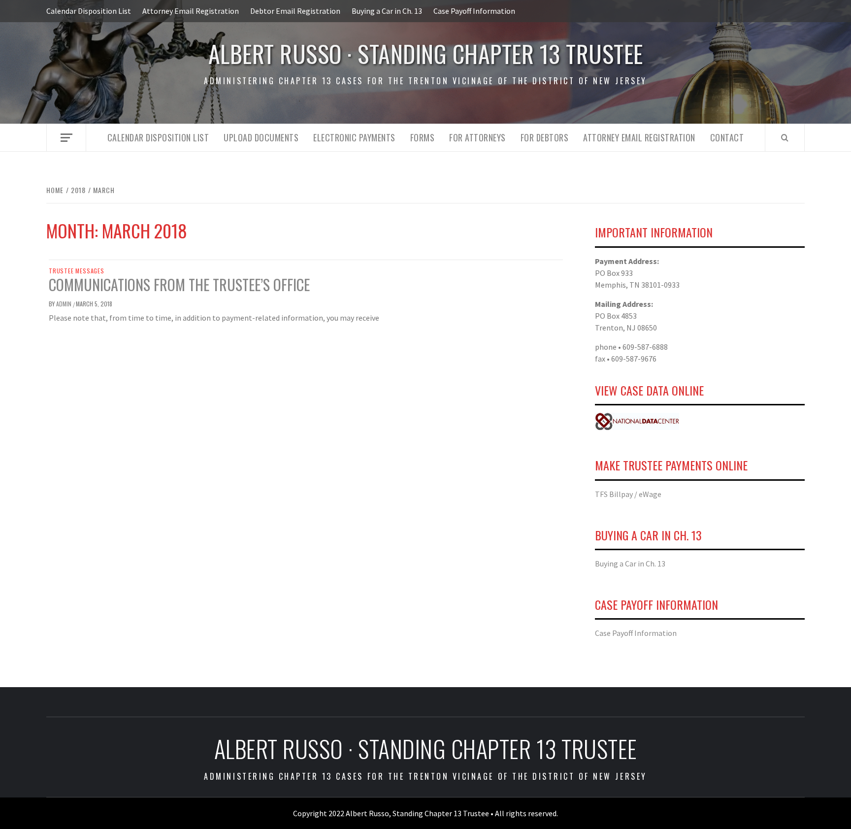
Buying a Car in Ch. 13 (387, 11)
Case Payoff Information (474, 11)
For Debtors (545, 137)
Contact (727, 137)
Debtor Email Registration (295, 11)
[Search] (784, 137)
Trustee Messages (76, 271)
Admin (64, 303)
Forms (422, 137)
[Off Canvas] (66, 137)
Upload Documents (261, 137)
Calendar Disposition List (88, 11)
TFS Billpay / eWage (628, 494)
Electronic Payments (354, 137)
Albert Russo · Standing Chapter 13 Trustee (425, 53)
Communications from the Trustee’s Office (179, 284)
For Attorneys (477, 137)
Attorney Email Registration (190, 11)
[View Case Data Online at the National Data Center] (637, 421)
